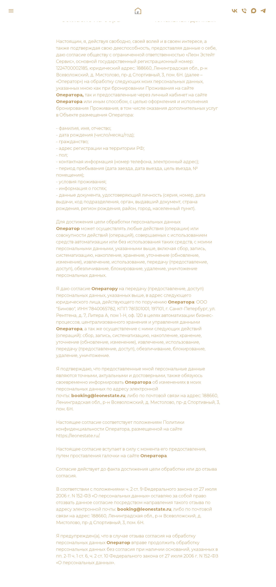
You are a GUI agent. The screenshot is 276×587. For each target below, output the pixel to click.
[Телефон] (244, 13)
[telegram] (263, 13)
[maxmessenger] (253, 13)
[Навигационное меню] (11, 10)
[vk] (234, 13)
